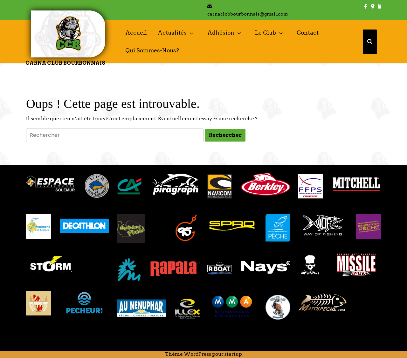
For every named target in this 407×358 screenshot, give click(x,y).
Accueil (136, 33)
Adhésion (220, 33)
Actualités (172, 33)
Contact (308, 33)
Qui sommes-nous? (152, 50)
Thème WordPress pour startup (203, 354)
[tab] (225, 135)
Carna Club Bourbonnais (65, 63)
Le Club (265, 33)
